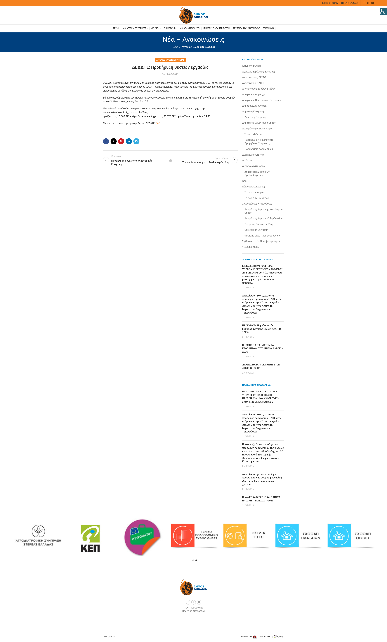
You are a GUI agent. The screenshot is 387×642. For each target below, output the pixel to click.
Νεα (244, 181)
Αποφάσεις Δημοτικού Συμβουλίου (264, 218)
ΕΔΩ (158, 123)
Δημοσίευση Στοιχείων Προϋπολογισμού (257, 173)
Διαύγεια (247, 160)
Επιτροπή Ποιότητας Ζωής (259, 224)
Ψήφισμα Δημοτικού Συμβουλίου (262, 235)
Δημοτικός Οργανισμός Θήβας (259, 122)
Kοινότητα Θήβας (252, 65)
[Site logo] (193, 15)
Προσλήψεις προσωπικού (259, 149)
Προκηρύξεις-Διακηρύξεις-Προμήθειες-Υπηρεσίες (259, 141)
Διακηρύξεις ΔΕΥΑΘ (253, 154)
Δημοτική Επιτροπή (253, 111)
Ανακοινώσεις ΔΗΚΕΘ (254, 83)
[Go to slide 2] (196, 560)
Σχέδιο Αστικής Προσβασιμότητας (261, 241)
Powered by (246, 636)
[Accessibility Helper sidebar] (383, 11)
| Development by (265, 636)
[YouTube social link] (372, 3)
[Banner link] (38, 536)
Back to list (170, 160)
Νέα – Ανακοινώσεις (253, 186)
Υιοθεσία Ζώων (250, 246)
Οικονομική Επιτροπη (256, 229)
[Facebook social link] (364, 3)
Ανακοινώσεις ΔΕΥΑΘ (254, 77)
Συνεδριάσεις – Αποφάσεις (257, 203)
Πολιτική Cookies (193, 607)
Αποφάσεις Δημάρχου (254, 94)
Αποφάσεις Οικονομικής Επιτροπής (261, 100)
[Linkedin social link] (129, 141)
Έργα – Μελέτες (253, 134)
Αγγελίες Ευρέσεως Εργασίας (198, 47)
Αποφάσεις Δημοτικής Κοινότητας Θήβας (264, 211)
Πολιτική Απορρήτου (193, 611)
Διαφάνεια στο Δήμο (253, 166)
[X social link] (368, 3)
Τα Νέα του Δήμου (254, 192)
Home (175, 47)
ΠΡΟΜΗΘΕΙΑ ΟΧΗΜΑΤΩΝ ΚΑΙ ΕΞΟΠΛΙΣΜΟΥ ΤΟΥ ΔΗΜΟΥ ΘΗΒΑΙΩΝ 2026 (262, 348)
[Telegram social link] (136, 141)
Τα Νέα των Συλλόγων (257, 198)
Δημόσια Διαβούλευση (254, 105)
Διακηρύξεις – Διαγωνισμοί (257, 128)
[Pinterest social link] (121, 141)
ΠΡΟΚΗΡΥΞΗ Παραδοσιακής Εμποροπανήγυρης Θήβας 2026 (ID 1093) (261, 329)
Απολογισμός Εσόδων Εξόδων (259, 88)
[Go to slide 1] (193, 560)
